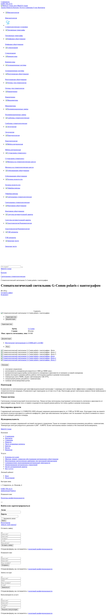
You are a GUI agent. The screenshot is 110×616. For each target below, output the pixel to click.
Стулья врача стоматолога (14, 158)
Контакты (41, 7)
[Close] (2, 532)
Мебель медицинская (13, 150)
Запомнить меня (9, 518)
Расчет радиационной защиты (16, 467)
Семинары (29, 7)
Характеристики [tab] (11, 317)
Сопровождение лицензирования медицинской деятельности (27, 463)
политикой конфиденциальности (40, 549)
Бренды (8, 446)
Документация (6, 338)
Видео (7, 448)
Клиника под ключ (12, 457)
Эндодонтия (9, 132)
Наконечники (10, 97)
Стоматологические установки (16, 27)
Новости (9, 7)
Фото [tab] (7, 346)
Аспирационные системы (14, 71)
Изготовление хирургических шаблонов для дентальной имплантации (31, 461)
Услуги (22, 7)
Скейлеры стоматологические (16, 123)
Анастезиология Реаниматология (17, 229)
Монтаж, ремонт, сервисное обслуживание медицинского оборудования (31, 459)
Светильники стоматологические (17, 202)
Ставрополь (5, 2)
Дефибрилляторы (11, 194)
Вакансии (8, 450)
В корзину (4, 295)
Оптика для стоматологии (14, 88)
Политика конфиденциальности (12, 498)
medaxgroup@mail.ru (8, 491)
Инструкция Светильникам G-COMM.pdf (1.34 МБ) (24, 343)
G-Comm (31, 329)
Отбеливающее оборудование (16, 176)
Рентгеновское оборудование (16, 79)
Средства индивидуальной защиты (18, 220)
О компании (9, 436)
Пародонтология (11, 141)
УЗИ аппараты (10, 237)
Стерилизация (10, 53)
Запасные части (11, 246)
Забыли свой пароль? (8, 525)
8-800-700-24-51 (6, 4)
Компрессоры (10, 62)
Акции (3, 7)
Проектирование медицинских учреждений (21, 465)
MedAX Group (22, 6)
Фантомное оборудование (14, 211)
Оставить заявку (7, 293)
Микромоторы (10, 106)
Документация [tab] (10, 319)
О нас (35, 7)
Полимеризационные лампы (15, 115)
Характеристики (7, 324)
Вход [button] (7, 476)
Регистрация (9, 478)
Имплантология (11, 18)
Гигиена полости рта (12, 185)
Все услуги (9, 469)
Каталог (16, 7)
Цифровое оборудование (14, 44)
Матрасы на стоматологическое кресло (19, 167)
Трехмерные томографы (14, 36)
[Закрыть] (2, 502)
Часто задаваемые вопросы (15, 444)
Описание (5, 365)
